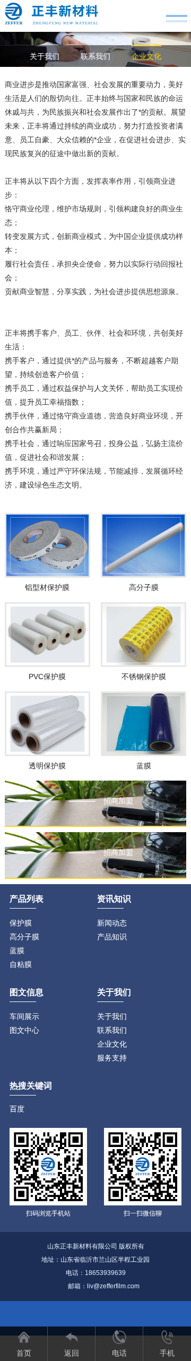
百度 (17, 1109)
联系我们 (95, 56)
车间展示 (24, 1016)
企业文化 (146, 56)
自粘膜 (21, 964)
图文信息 (27, 992)
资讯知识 (114, 898)
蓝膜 (17, 950)
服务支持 (95, 77)
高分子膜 (24, 936)
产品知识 (112, 936)
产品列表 (27, 898)
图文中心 (24, 1030)
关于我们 (44, 56)
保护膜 (21, 923)
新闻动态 (112, 923)
